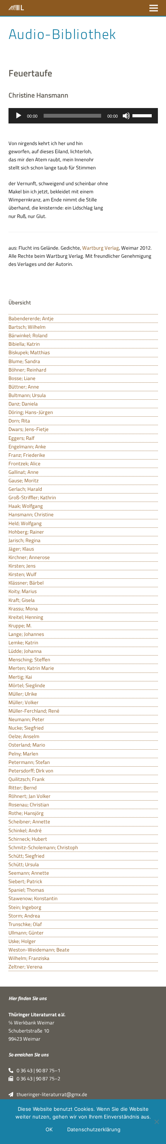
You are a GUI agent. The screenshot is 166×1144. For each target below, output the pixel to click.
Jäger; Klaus (21, 549)
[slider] (143, 115)
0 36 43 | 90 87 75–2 (36, 1078)
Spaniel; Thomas (26, 890)
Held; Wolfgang (25, 523)
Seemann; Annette (28, 873)
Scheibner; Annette (29, 821)
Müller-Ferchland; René (33, 711)
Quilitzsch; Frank (26, 779)
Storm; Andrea (24, 915)
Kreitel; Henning (25, 617)
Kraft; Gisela (21, 600)
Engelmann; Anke (27, 446)
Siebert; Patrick (25, 881)
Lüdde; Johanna (25, 651)
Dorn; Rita (19, 420)
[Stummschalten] (126, 116)
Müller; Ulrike (22, 694)
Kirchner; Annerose (29, 557)
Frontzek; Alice (24, 463)
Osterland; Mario (26, 745)
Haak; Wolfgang (25, 506)
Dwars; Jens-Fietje (28, 429)
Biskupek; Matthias (29, 352)
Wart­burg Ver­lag (100, 248)
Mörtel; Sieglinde (26, 685)
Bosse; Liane (22, 378)
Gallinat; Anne (23, 472)
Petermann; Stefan (29, 762)
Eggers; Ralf (21, 438)
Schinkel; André (25, 830)
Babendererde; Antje (31, 318)
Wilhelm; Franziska (28, 958)
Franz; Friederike (26, 455)
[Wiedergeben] (18, 116)
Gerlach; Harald (25, 489)
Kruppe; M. (20, 625)
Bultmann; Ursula (27, 395)
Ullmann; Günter (26, 932)
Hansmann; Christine (31, 514)
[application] (83, 115)
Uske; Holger (22, 941)
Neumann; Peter (26, 719)
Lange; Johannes (26, 634)
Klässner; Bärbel (26, 582)
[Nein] (156, 1121)
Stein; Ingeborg (24, 907)
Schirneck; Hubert (27, 839)
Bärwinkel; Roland (27, 335)
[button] (153, 8)
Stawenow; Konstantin (33, 898)
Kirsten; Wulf (22, 574)
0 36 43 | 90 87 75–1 (36, 1070)
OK (49, 1129)
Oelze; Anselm (23, 736)
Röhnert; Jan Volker (29, 796)
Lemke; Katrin (23, 642)
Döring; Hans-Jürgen (30, 412)
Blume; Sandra (24, 361)
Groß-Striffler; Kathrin (32, 497)
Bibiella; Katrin (24, 344)
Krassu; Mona (23, 608)
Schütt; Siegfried (26, 856)
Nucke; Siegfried (26, 728)
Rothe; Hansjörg (26, 813)
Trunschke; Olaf (25, 924)
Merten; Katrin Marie (31, 668)
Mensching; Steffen (29, 659)
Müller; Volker (23, 702)
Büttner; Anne (23, 386)
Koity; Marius (22, 591)
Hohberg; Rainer (26, 532)
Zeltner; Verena (25, 966)
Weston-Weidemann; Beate (38, 949)
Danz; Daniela (23, 403)
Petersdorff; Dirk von (30, 770)
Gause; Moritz (23, 480)
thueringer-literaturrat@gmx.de (50, 1094)
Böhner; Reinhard (27, 369)
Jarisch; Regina (24, 540)
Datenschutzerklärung (93, 1129)
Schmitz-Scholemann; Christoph (43, 847)
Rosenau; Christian (28, 804)
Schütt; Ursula (23, 864)
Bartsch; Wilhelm (27, 327)
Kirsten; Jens (22, 565)
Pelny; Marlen (23, 753)
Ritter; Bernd (22, 787)
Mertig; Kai (20, 677)
